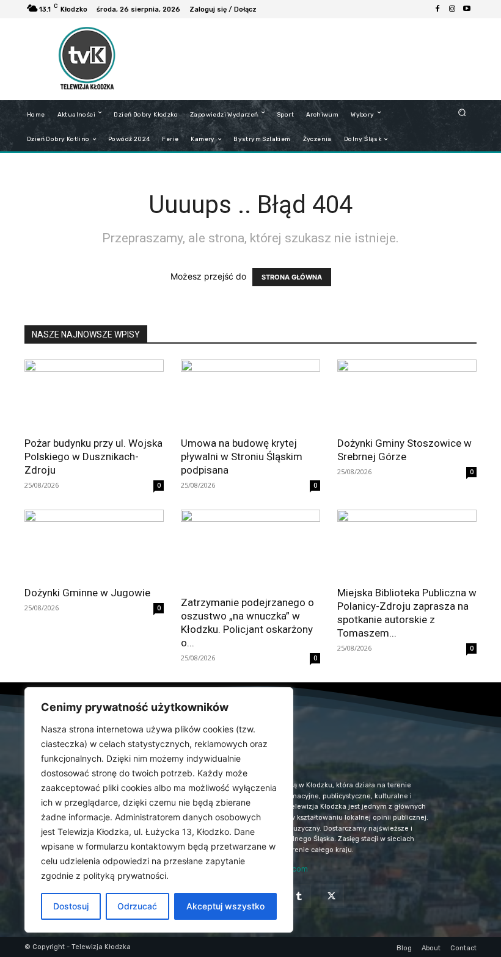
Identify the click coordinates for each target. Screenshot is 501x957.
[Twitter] (331, 896)
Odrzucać (137, 906)
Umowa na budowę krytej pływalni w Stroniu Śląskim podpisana (241, 456)
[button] (462, 112)
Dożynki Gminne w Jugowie (87, 593)
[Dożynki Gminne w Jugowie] (94, 544)
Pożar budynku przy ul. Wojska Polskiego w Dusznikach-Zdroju (93, 456)
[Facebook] (437, 9)
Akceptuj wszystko (225, 906)
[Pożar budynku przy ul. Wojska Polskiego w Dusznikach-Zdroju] (94, 393)
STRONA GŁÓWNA (291, 277)
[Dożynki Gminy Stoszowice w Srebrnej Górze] (407, 393)
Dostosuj (71, 906)
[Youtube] (466, 9)
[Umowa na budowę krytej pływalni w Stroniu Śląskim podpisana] (250, 393)
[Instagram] (452, 9)
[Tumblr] (299, 896)
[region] (158, 810)
